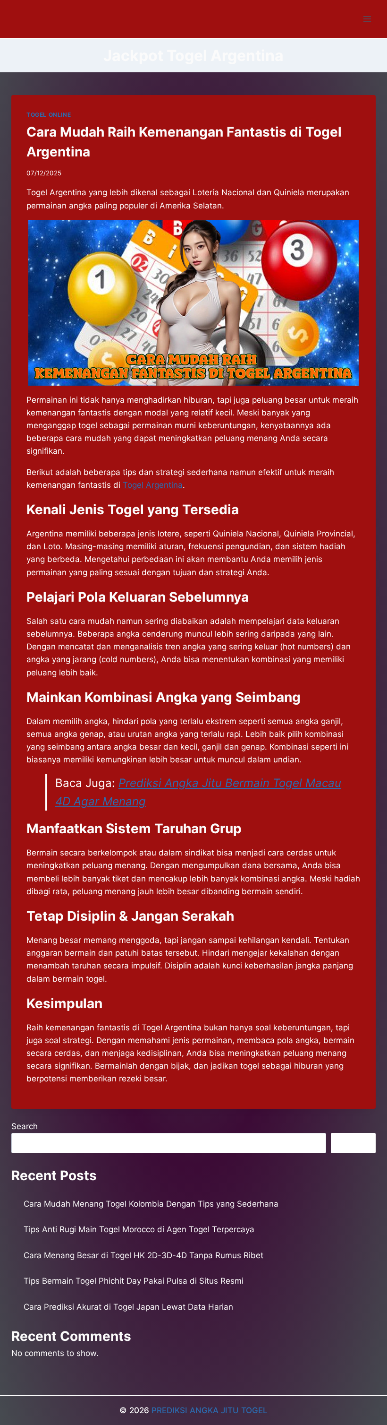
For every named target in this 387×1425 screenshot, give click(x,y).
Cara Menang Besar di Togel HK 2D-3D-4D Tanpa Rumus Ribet (143, 1255)
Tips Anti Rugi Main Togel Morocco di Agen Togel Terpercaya (139, 1229)
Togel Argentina (153, 485)
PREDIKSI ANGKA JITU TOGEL (209, 1410)
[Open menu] (367, 18)
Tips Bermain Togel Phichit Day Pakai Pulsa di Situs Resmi (134, 1281)
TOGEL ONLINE (48, 114)
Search (24, 1126)
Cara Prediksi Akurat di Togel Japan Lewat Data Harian (128, 1307)
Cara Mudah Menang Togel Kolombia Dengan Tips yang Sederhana (151, 1204)
